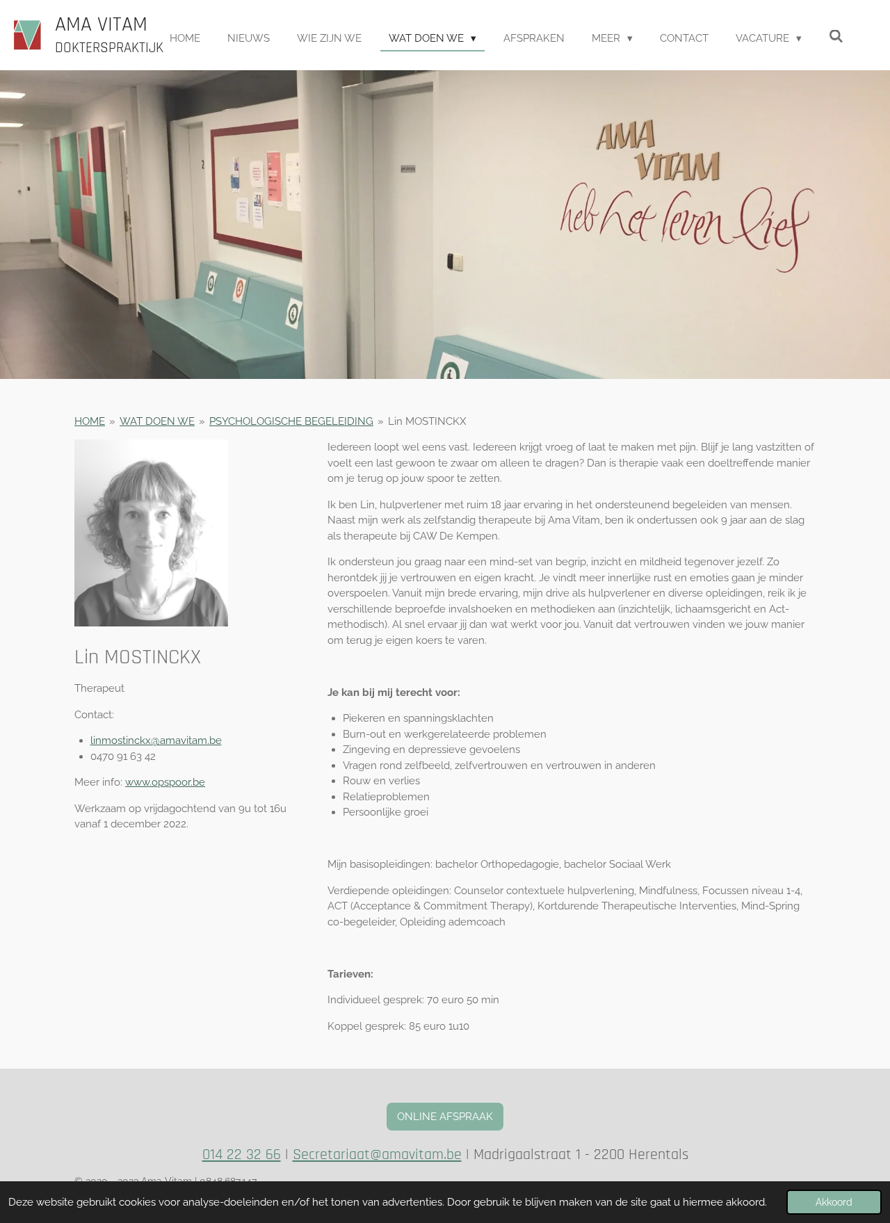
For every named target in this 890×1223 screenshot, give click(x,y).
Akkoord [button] (834, 1202)
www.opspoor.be (165, 782)
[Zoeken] (836, 37)
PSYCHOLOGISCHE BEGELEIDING (291, 421)
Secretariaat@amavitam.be (377, 1154)
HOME (89, 421)
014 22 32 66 (241, 1154)
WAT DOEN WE (157, 421)
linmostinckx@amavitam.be (156, 740)
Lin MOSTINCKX (427, 421)
